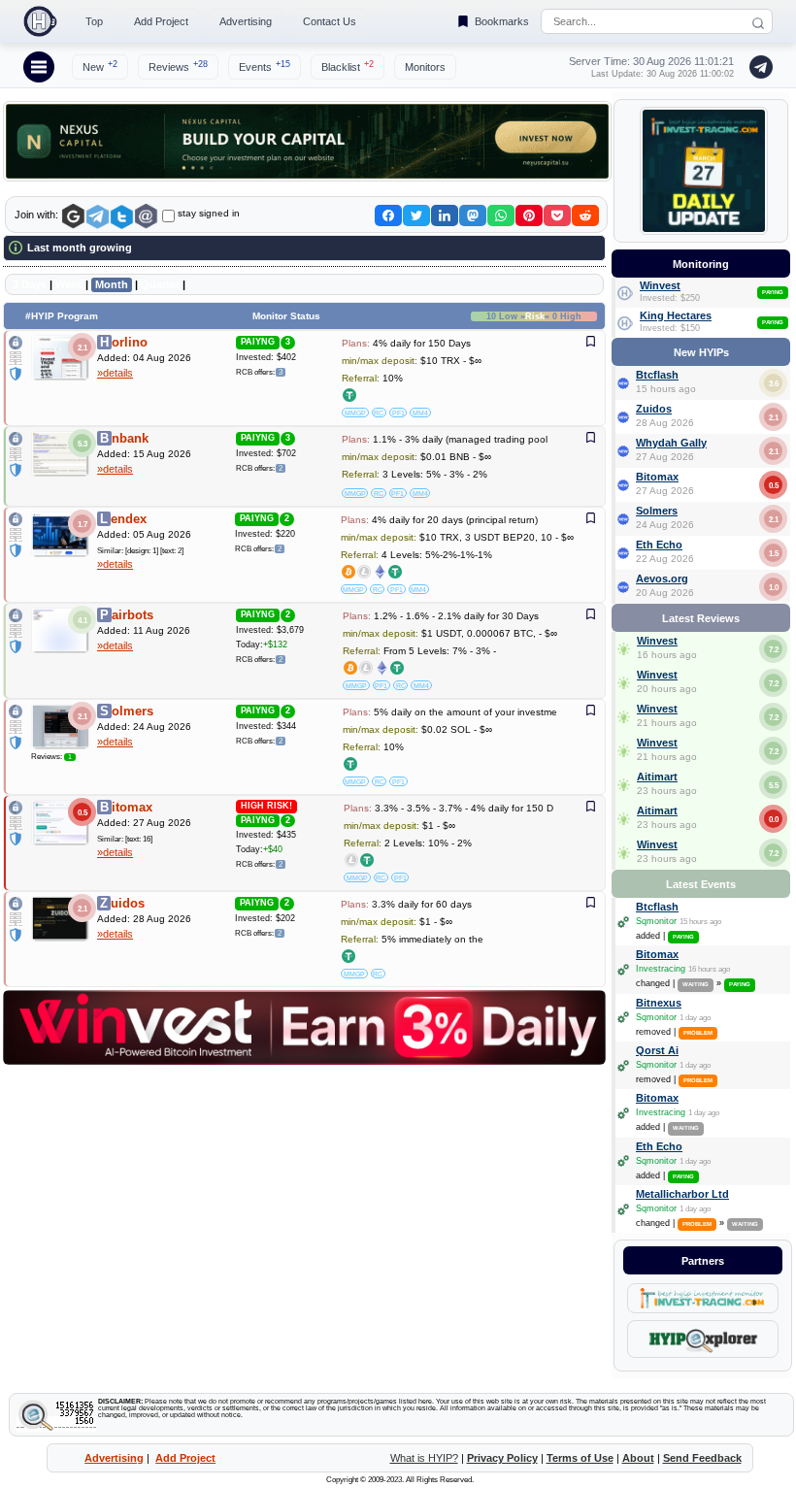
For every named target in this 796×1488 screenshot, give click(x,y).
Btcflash (657, 374)
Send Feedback (702, 1458)
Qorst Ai (657, 1050)
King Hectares (676, 315)
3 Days (30, 284)
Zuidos (654, 408)
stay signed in (209, 213)
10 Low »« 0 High (533, 316)
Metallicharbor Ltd (682, 1194)
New (100, 66)
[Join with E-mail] (146, 217)
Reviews (178, 66)
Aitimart (657, 776)
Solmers (657, 510)
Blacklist (347, 66)
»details (115, 373)
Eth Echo (659, 544)
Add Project (161, 21)
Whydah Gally (671, 442)
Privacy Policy (502, 1458)
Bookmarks (502, 21)
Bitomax (657, 476)
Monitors (425, 67)
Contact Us (329, 21)
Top (94, 21)
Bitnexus (658, 1003)
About (638, 1458)
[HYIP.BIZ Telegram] (757, 67)
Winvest (660, 285)
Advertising (245, 21)
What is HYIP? (424, 1458)
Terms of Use (580, 1458)
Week (69, 284)
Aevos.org (662, 578)
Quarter (160, 284)
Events (264, 66)
